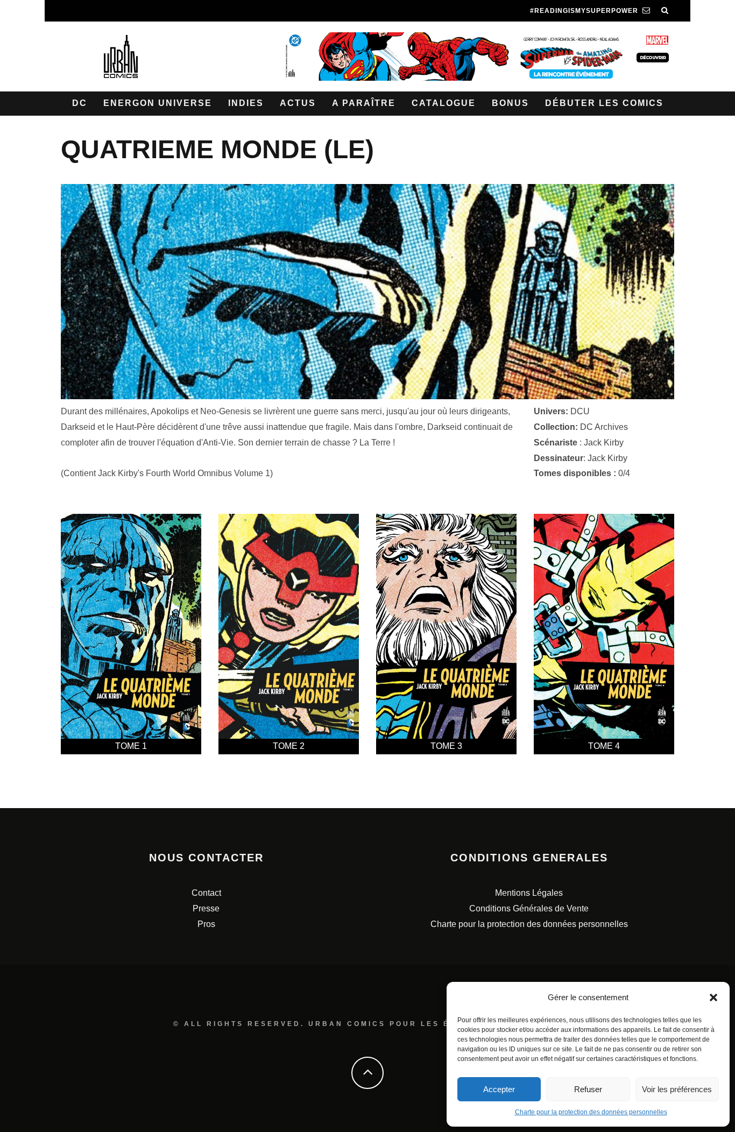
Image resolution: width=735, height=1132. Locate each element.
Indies (246, 103)
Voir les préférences (677, 1089)
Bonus (510, 103)
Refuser (588, 1089)
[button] (713, 997)
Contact (206, 892)
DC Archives (604, 426)
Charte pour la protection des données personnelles (591, 1112)
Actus (298, 103)
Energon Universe (157, 103)
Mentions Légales (529, 892)
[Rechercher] (665, 11)
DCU (580, 411)
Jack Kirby (604, 442)
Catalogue (444, 103)
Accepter (499, 1089)
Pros (206, 924)
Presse (206, 908)
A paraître (363, 103)
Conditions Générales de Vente (529, 908)
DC (79, 103)
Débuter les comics (604, 103)
